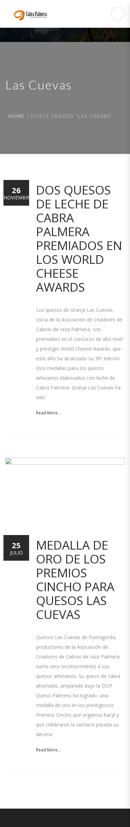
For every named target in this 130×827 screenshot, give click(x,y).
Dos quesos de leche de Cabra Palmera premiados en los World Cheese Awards (79, 238)
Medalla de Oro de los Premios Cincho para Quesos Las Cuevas (75, 579)
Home (16, 116)
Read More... (48, 413)
